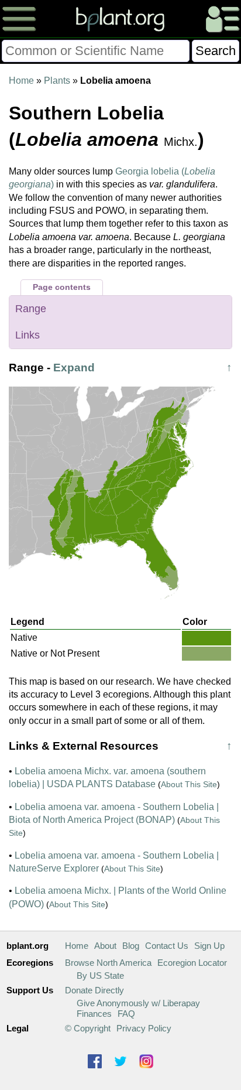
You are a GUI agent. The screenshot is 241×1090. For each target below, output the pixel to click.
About (105, 946)
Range (30, 309)
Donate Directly (94, 990)
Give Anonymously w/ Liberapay (138, 1003)
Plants (57, 81)
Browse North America (108, 963)
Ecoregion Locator (192, 963)
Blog (130, 946)
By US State (100, 975)
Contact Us (166, 946)
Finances (94, 1014)
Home (21, 81)
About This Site (189, 784)
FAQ (126, 1014)
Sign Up (209, 946)
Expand (74, 367)
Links (27, 335)
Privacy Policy (143, 1028)
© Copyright (88, 1028)
